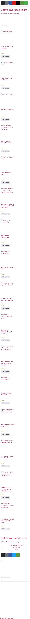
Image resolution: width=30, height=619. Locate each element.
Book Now (3, 618)
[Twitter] (14, 555)
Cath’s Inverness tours (14, 538)
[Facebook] (10, 3)
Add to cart (5, 56)
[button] (15, 6)
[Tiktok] (6, 3)
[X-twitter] (18, 3)
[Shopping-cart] (26, 3)
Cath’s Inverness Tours (14, 9)
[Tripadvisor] (22, 3)
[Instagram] (3, 3)
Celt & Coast (9, 614)
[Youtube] (14, 3)
